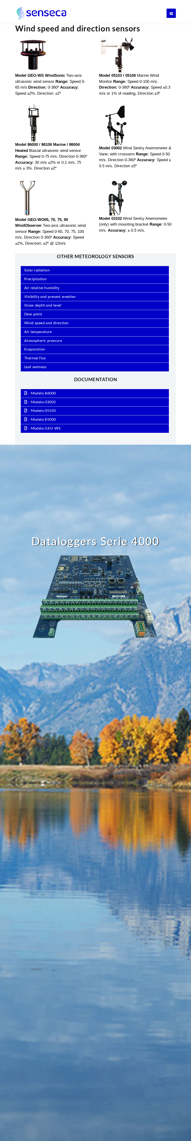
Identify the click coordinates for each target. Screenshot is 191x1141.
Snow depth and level (42, 305)
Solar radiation (37, 270)
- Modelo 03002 (41, 402)
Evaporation (34, 349)
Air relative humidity (41, 288)
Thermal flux (35, 358)
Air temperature (38, 332)
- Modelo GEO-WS (44, 428)
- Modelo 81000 (41, 419)
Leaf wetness (35, 367)
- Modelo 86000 (41, 393)
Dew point (33, 314)
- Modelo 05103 (41, 411)
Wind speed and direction (46, 323)
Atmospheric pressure (43, 341)
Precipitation (35, 279)
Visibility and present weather (50, 297)
